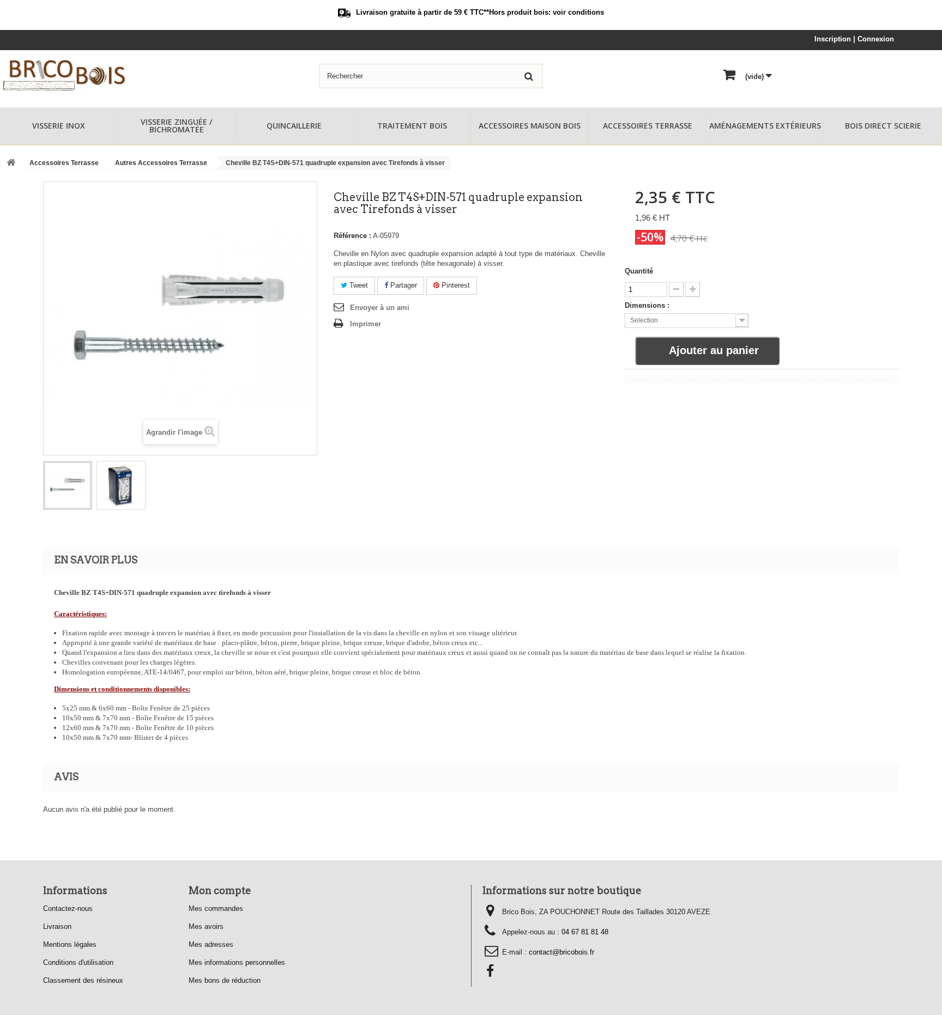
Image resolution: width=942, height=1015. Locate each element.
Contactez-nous (68, 908)
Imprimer (365, 324)
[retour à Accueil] (11, 163)
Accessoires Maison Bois (530, 125)
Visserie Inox (58, 125)
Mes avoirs (206, 926)
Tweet (357, 285)
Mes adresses (211, 944)
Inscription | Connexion (854, 39)
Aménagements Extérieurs (765, 125)
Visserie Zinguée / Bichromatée (176, 126)
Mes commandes (216, 908)
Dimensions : (647, 305)
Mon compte (220, 890)
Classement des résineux (83, 980)
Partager (402, 285)
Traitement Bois (412, 125)
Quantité (639, 271)
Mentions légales (69, 944)
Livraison (57, 926)
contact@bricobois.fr (561, 952)
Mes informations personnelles (237, 962)
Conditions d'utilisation (78, 962)
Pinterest (454, 285)
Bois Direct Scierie (883, 125)
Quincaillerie (294, 125)
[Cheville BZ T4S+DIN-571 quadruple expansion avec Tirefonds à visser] (68, 485)
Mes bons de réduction (225, 980)
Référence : (352, 236)
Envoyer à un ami (379, 307)
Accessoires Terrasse (647, 125)
